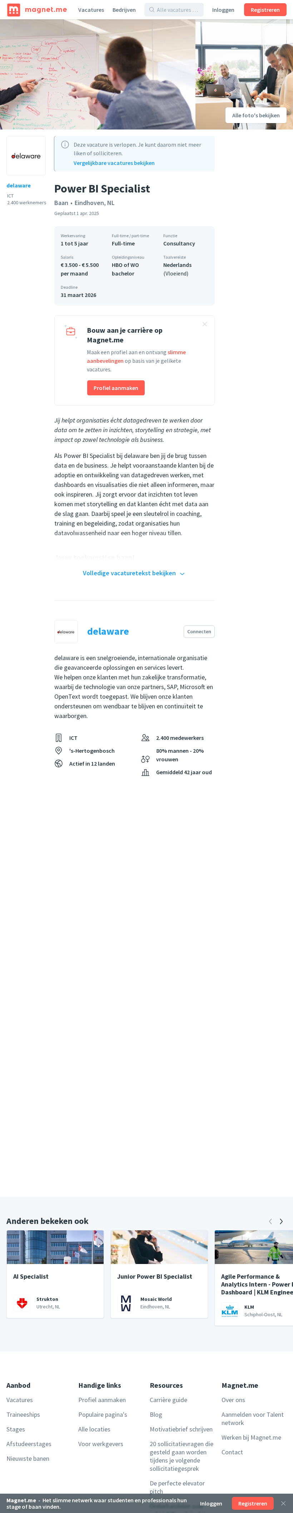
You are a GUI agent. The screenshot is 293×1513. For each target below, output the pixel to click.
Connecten (199, 631)
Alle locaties (94, 1429)
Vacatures (91, 9)
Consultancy (179, 243)
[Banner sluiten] (204, 325)
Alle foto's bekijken (256, 115)
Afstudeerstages (28, 1444)
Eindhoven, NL (95, 203)
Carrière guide (168, 1400)
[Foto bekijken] (97, 74)
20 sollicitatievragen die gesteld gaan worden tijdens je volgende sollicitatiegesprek (181, 1456)
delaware (18, 185)
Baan (61, 203)
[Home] (37, 9)
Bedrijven (124, 9)
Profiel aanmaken (116, 387)
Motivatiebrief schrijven (181, 1429)
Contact (232, 1452)
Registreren (265, 9)
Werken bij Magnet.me (251, 1437)
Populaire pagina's (102, 1414)
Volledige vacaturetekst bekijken (129, 573)
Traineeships (23, 1414)
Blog (156, 1414)
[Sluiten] (283, 1503)
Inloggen (223, 9)
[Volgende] (281, 1221)
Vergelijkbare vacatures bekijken (114, 162)
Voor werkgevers (100, 1444)
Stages (15, 1429)
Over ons (233, 1400)
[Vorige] (270, 1221)
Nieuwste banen (27, 1458)
